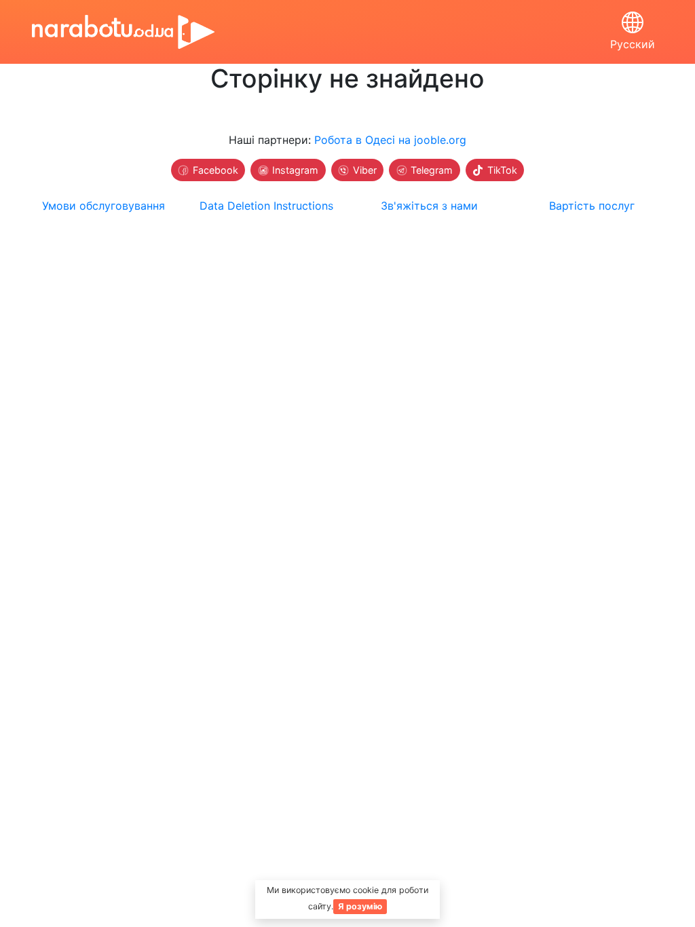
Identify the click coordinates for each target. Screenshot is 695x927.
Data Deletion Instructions (266, 205)
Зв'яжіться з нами (429, 205)
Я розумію (360, 906)
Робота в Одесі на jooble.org (390, 140)
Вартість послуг (592, 205)
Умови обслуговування (103, 205)
